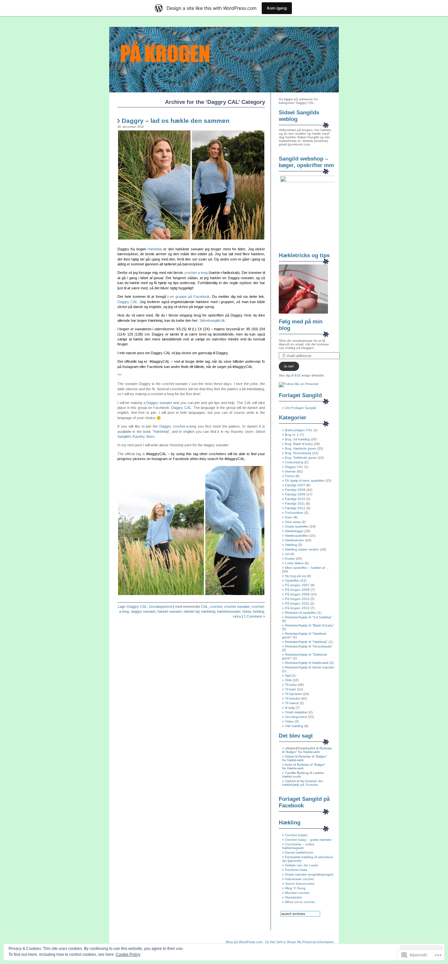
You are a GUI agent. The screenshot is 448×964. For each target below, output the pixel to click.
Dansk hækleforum (299, 852)
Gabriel (290, 781)
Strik (288, 680)
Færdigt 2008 (295, 490)
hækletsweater (228, 611)
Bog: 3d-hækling (297, 439)
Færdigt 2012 (295, 508)
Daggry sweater (159, 403)
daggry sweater (143, 611)
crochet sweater (237, 606)
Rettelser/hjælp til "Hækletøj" (306, 642)
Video (289, 721)
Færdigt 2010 (295, 499)
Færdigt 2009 (295, 494)
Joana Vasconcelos (300, 883)
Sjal (288, 675)
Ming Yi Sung (295, 888)
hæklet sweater (169, 611)
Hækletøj (155, 249)
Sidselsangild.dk (212, 320)
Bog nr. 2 (292, 434)
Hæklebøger (294, 531)
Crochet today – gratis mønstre (308, 839)
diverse (290, 471)
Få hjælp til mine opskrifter (304, 480)
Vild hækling (294, 726)
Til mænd (292, 703)
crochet (216, 606)
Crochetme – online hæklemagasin (298, 846)
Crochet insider (296, 835)
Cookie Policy (128, 954)
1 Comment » (254, 616)
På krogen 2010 (297, 599)
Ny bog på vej (295, 576)
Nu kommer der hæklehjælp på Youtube (302, 782)
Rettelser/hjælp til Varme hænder (309, 667)
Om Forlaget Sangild (300, 408)
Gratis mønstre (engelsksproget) (309, 874)
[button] (154, 185)
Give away (293, 522)
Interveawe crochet (299, 879)
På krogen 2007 (297, 585)
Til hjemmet (293, 694)
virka (237, 616)
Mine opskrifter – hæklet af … (307, 567)
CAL (204, 606)
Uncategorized (160, 606)
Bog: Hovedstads (298, 453)
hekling (258, 611)
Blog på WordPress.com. (244, 942)
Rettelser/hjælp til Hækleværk (307, 663)
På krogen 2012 (297, 608)
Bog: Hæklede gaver (300, 448)
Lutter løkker (294, 563)
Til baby (291, 684)
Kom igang (277, 8)
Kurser (290, 558)
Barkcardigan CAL (299, 430)
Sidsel (289, 756)
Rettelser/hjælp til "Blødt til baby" (309, 625)
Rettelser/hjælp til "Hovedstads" (309, 646)
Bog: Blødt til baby (299, 444)
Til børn (290, 689)
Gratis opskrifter (297, 526)
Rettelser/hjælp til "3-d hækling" (308, 617)
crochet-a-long (196, 273)
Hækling (291, 545)
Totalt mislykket (296, 712)
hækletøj (208, 611)
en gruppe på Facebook (190, 297)
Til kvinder (292, 698)
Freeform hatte (296, 870)
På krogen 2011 (297, 603)
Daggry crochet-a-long (177, 426)
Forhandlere (294, 512)
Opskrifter (292, 580)
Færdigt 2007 (295, 485)
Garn (289, 517)
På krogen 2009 (297, 594)
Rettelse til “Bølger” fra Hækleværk (307, 750)
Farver (290, 476)
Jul (287, 554)
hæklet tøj (191, 611)
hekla (246, 611)
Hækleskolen (294, 540)
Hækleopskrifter (296, 535)
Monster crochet (297, 893)
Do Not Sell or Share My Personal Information (299, 942)
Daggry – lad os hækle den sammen (176, 120)
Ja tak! (289, 366)
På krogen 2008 (297, 589)
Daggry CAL (127, 302)
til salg (290, 707)
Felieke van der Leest (301, 865)
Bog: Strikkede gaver (301, 457)
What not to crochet (300, 902)
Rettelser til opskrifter (300, 612)
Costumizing (294, 462)
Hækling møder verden (302, 549)
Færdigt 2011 (295, 503)
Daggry (145, 384)
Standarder (293, 897)
